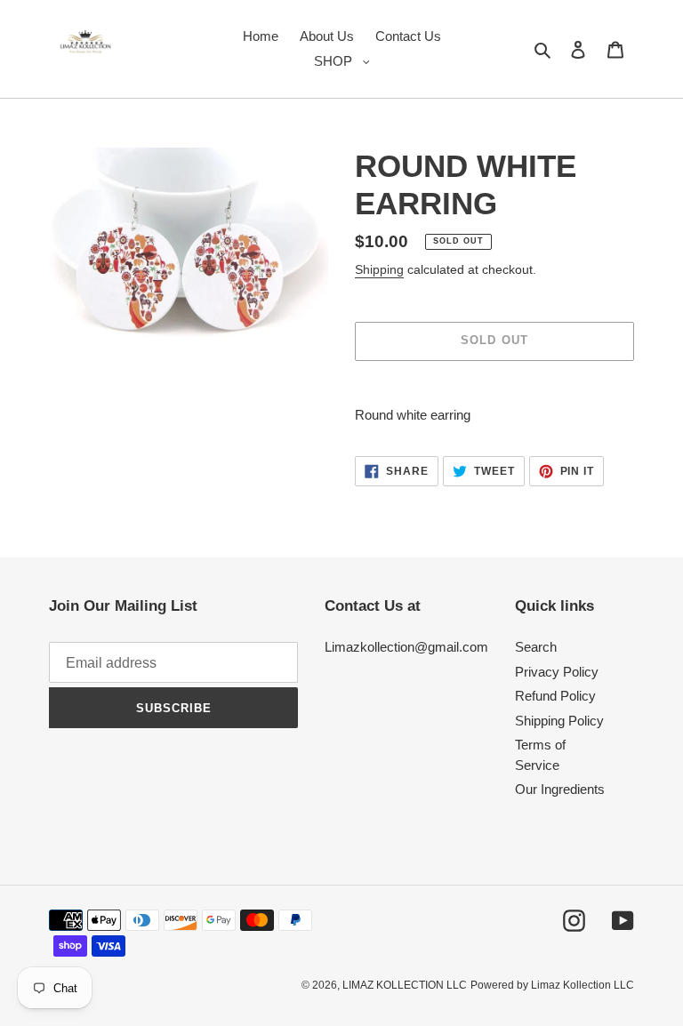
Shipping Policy (559, 720)
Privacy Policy (557, 671)
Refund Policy (555, 695)
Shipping (379, 269)
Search (536, 646)
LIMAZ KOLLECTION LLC (404, 985)
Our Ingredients (560, 789)
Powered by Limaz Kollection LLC (552, 985)
